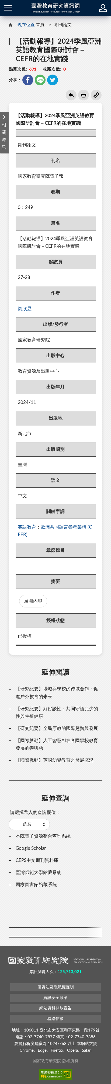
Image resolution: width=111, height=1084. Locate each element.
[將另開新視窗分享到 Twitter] (52, 80)
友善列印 (83, 95)
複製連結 (96, 95)
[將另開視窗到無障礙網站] (55, 1074)
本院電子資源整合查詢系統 (43, 836)
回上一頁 (71, 95)
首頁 (40, 25)
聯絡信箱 (55, 1019)
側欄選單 (8, 8)
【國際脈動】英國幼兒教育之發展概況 (54, 760)
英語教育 (27, 527)
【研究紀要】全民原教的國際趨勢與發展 (57, 728)
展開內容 (33, 601)
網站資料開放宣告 (55, 1008)
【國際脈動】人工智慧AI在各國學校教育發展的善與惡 (57, 744)
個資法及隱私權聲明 (55, 987)
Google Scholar (31, 848)
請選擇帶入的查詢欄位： (35, 812)
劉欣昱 (25, 308)
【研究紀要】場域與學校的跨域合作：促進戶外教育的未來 (57, 693)
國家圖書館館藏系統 (36, 884)
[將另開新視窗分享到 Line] (40, 80)
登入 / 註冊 (103, 8)
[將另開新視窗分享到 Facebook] (27, 80)
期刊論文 (63, 25)
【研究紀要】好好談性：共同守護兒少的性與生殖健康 (57, 713)
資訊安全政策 (55, 998)
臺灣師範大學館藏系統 (38, 872)
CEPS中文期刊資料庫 (37, 860)
